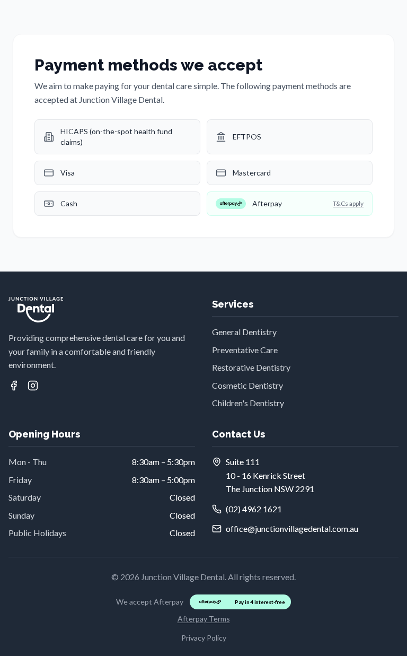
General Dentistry (244, 332)
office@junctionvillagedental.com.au (292, 528)
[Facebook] (13, 385)
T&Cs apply (348, 203)
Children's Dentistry (248, 403)
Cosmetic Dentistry (247, 385)
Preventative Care (245, 350)
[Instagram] (33, 385)
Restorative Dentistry (251, 367)
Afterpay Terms (204, 618)
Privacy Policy (203, 637)
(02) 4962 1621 (254, 509)
